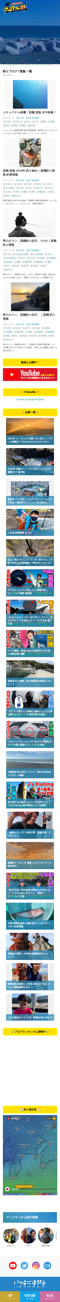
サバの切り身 (11, 258)
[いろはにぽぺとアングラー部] (14, 7)
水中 (7, 125)
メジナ (50, 188)
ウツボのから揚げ (22, 254)
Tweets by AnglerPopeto (30, 399)
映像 (52, 121)
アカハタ (9, 184)
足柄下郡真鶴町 (32, 118)
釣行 (7, 195)
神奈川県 (20, 118)
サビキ (38, 184)
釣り (52, 192)
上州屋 (42, 258)
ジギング (49, 184)
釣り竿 (26, 266)
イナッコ (19, 121)
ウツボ (29, 184)
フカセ (21, 188)
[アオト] (28, 1236)
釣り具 (16, 266)
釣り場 (32, 125)
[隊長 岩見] (46, 1236)
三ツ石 (8, 192)
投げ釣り (9, 262)
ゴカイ (50, 254)
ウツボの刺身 (38, 254)
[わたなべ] (11, 1236)
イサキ (8, 121)
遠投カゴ (43, 192)
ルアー (22, 258)
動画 (44, 121)
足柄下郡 (39, 262)
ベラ (36, 121)
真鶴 (15, 125)
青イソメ (17, 195)
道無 (23, 125)
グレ (28, 121)
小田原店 (52, 258)
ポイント (39, 188)
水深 (17, 192)
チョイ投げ (10, 188)
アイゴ (8, 254)
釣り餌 (35, 266)
